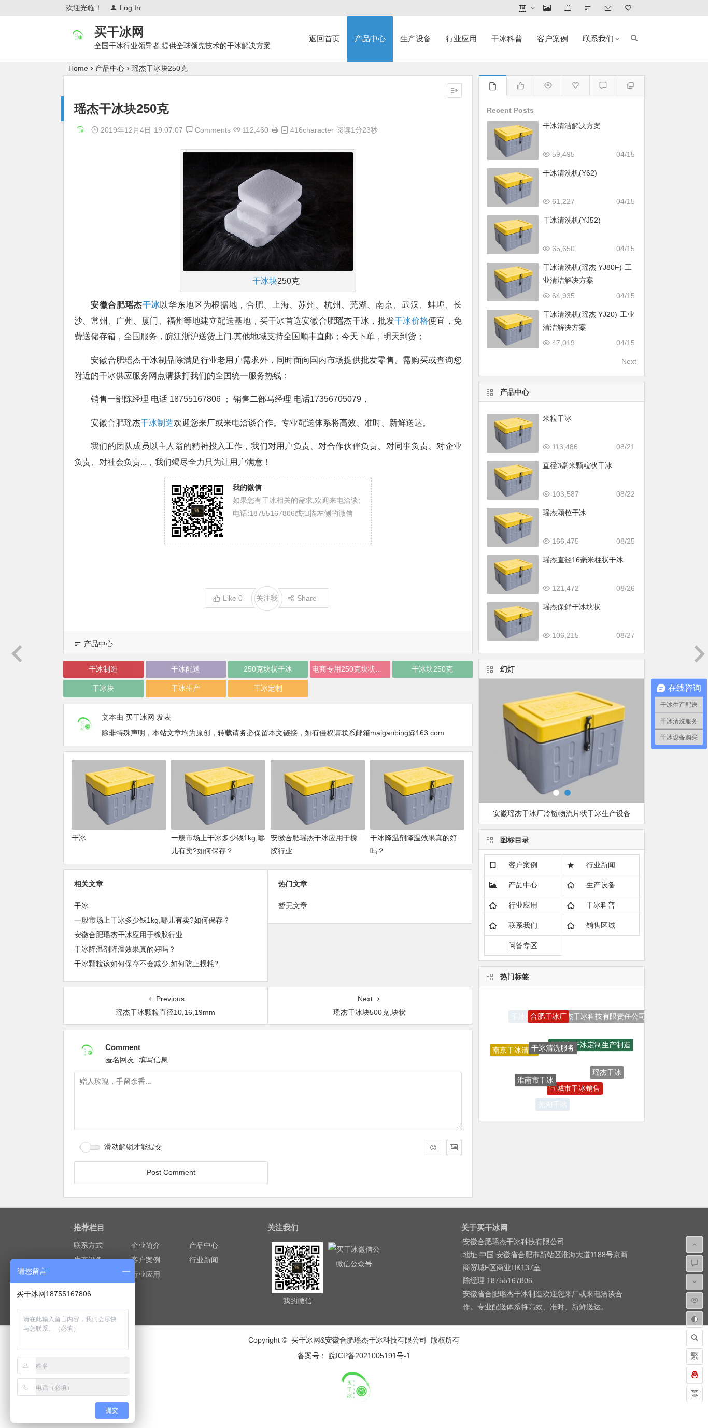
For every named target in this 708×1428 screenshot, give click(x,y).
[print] (274, 130)
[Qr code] (694, 1394)
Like (233, 598)
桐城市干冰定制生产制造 (591, 1030)
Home (78, 68)
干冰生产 (185, 688)
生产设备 (415, 38)
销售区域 (600, 925)
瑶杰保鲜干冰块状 (572, 607)
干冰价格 (411, 320)
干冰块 (264, 280)
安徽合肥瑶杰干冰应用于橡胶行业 (128, 934)
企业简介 (145, 1245)
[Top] (630, 85)
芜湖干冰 (552, 1100)
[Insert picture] (454, 1147)
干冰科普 (506, 38)
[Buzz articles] (575, 85)
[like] (520, 85)
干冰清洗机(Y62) (570, 173)
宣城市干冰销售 (574, 1073)
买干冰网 (119, 32)
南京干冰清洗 (514, 1043)
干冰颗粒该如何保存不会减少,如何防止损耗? (146, 963)
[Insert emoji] (433, 1147)
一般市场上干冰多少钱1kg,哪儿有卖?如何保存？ (152, 920)
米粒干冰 (557, 418)
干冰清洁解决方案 (572, 126)
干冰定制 (267, 688)
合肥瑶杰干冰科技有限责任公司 (595, 1014)
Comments (212, 130)
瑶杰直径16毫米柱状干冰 (583, 560)
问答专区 (522, 945)
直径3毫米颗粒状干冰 (577, 465)
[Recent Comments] (603, 85)
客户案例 (552, 38)
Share (307, 598)
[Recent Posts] (492, 85)
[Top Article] (547, 85)
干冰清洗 (589, 1096)
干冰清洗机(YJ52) (572, 220)
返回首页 (324, 38)
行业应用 (461, 38)
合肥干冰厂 (548, 1007)
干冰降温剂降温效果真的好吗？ (125, 949)
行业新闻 (600, 865)
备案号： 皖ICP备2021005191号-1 (354, 1355)
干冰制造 (157, 422)
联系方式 (88, 1245)
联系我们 (598, 38)
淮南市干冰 (535, 1065)
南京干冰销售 (520, 1084)
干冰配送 (185, 669)
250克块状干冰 (268, 669)
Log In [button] (130, 8)
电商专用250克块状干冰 (351, 669)
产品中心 (370, 38)
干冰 (151, 304)
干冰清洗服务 (553, 1030)
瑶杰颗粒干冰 (564, 512)
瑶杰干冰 (606, 1065)
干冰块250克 (432, 669)
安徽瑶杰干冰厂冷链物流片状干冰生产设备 (562, 813)
